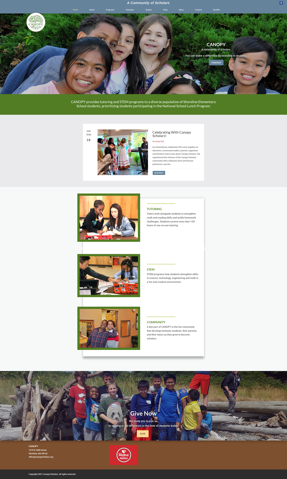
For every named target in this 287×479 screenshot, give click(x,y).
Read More (158, 173)
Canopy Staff (159, 141)
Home (75, 10)
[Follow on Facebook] (281, 3)
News (181, 10)
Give (142, 433)
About (92, 10)
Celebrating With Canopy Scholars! (171, 134)
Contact (198, 10)
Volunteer (130, 10)
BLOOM (216, 10)
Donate (149, 10)
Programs (110, 10)
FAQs (165, 10)
